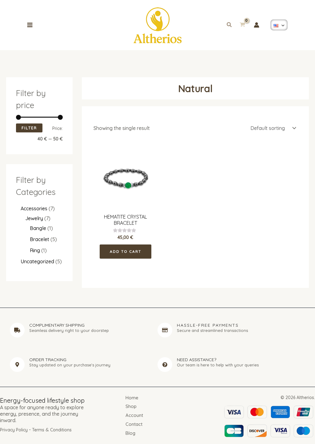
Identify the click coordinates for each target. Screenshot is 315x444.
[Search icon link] (229, 25)
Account (134, 415)
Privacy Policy (14, 430)
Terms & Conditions (52, 430)
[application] (281, 24)
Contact (134, 424)
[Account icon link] (256, 25)
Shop (131, 406)
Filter (29, 127)
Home (132, 398)
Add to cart (125, 251)
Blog (130, 433)
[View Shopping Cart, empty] (242, 25)
